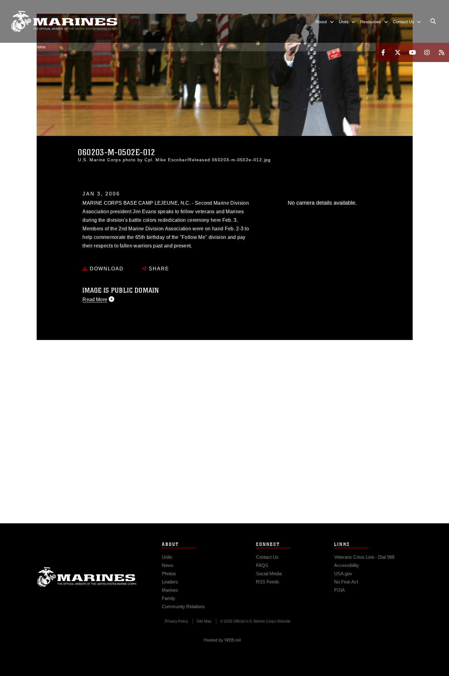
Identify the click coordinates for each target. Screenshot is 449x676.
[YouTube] (412, 52)
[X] (397, 52)
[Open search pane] (433, 21)
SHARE (158, 268)
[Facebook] (383, 52)
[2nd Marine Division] (64, 21)
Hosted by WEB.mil (222, 640)
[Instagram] (427, 52)
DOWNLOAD (106, 268)
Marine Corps (87, 577)
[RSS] (441, 52)
